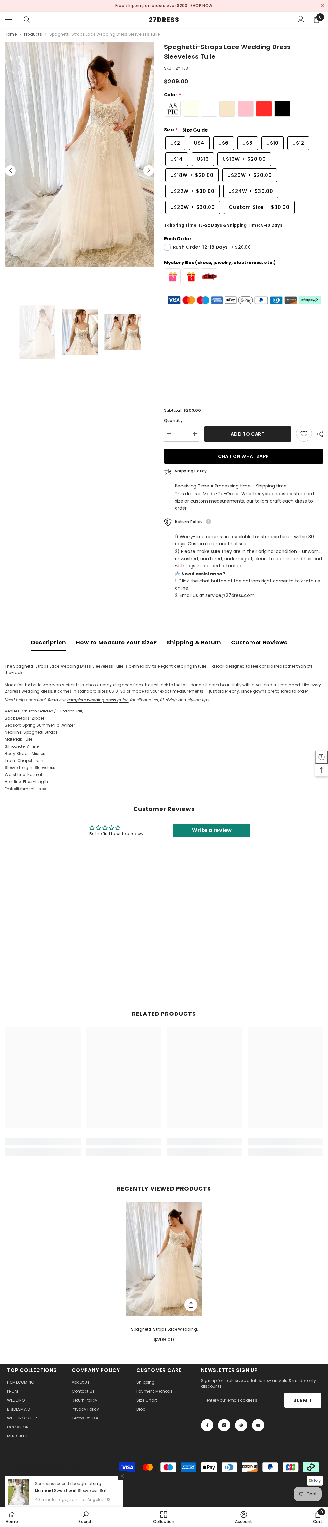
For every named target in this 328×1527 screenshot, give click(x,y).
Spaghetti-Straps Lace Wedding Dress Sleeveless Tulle (164, 1329)
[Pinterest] (241, 1425)
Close (322, 6)
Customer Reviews (259, 642)
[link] (43, 1141)
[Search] (27, 19)
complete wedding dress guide (98, 700)
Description (48, 642)
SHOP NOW (194, 5)
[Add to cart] (190, 1304)
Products (33, 34)
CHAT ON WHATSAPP (243, 456)
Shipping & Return (194, 642)
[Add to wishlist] (304, 434)
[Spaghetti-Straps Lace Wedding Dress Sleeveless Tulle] (164, 1259)
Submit (302, 1400)
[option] (164, 6)
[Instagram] (224, 1425)
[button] (10, 170)
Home (11, 34)
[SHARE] (317, 434)
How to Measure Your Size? (116, 642)
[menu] (8, 19)
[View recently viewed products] (321, 757)
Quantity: (174, 420)
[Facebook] (207, 1425)
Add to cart (248, 434)
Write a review (212, 830)
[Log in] (301, 19)
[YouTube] (258, 1425)
